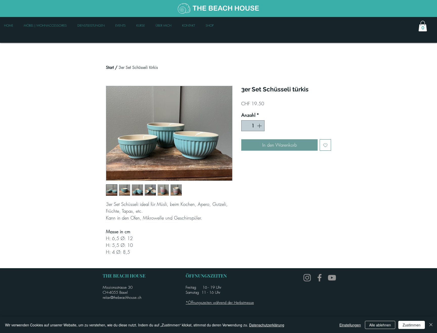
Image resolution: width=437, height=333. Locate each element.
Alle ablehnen (380, 324)
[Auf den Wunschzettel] (325, 145)
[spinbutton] (253, 126)
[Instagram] (307, 278)
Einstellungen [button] (350, 324)
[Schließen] (431, 325)
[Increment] (260, 126)
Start (110, 67)
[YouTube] (332, 278)
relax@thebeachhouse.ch (122, 297)
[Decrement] (246, 126)
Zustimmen (412, 324)
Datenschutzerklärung (266, 324)
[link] (422, 26)
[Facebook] (319, 278)
